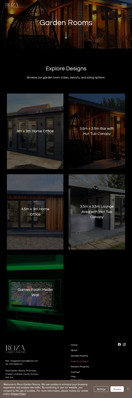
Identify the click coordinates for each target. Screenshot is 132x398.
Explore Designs (80, 361)
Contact (75, 372)
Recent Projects (80, 366)
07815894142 (15, 364)
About (74, 350)
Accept (117, 389)
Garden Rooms (79, 356)
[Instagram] (124, 344)
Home (74, 345)
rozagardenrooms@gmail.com (24, 361)
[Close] (128, 389)
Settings (101, 389)
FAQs (73, 376)
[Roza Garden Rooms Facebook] (119, 344)
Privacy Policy (18, 393)
